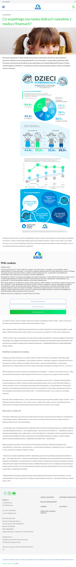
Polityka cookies (25, 559)
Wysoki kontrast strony (68, 559)
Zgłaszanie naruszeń (34, 559)
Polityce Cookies (34, 293)
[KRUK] (38, 6)
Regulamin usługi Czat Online (47, 559)
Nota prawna (5, 559)
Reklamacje (59, 559)
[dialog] (38, 283)
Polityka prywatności (15, 559)
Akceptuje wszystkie (38, 312)
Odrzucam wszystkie (38, 306)
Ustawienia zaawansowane (38, 301)
